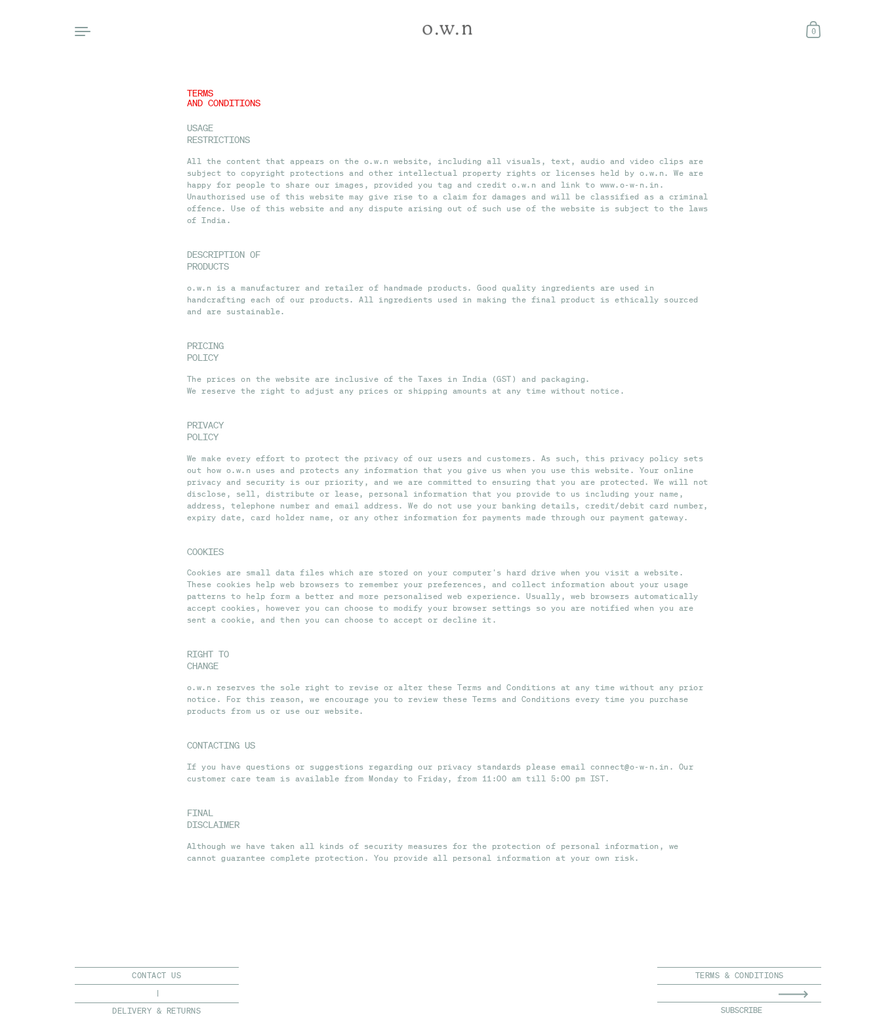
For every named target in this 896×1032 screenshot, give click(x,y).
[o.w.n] (448, 30)
